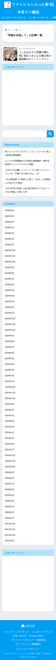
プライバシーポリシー (22, 640)
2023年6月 (9, 421)
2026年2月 (9, 239)
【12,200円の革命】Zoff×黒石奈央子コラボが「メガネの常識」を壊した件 (27, 190)
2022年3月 (9, 507)
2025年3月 (9, 301)
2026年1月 (9, 245)
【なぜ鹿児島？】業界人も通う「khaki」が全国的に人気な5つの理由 (27, 181)
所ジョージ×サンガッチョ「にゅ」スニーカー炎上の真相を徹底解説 (28, 153)
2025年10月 (10, 262)
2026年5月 (9, 222)
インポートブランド (38, 17)
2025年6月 (9, 285)
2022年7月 (9, 484)
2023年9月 (9, 404)
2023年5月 (9, 427)
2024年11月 (10, 324)
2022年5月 (9, 495)
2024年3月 (9, 370)
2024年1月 (9, 381)
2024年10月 (10, 330)
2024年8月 (9, 341)
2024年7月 (9, 347)
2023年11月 (10, 393)
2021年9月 (9, 541)
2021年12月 (10, 524)
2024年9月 (9, 336)
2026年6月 (9, 216)
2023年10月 (10, 398)
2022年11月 (10, 461)
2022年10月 (10, 467)
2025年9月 (9, 267)
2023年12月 (10, 387)
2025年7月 (9, 279)
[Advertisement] (28, 98)
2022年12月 (10, 455)
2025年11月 (10, 256)
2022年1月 (9, 518)
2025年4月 (9, 296)
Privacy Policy (36, 636)
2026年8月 (9, 210)
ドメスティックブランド (13, 17)
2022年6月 (9, 489)
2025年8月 (9, 273)
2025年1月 (9, 313)
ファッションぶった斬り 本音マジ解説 (32, 8)
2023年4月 (9, 432)
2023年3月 (9, 438)
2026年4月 (9, 228)
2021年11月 (10, 529)
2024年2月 (9, 376)
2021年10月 (10, 535)
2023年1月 (9, 450)
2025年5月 (9, 290)
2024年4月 (9, 364)
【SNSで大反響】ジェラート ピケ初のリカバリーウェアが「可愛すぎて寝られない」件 (27, 172)
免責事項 (41, 640)
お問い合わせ (20, 636)
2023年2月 (9, 444)
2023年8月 (9, 410)
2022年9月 (9, 472)
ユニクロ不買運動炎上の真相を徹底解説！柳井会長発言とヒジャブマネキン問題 (27, 163)
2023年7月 (9, 416)
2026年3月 (9, 233)
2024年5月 (9, 359)
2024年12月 (10, 319)
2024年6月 (9, 353)
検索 (50, 133)
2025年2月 (9, 307)
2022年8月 (9, 478)
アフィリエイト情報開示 (28, 644)
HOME (30, 626)
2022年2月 (9, 512)
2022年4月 (9, 501)
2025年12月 (10, 250)
